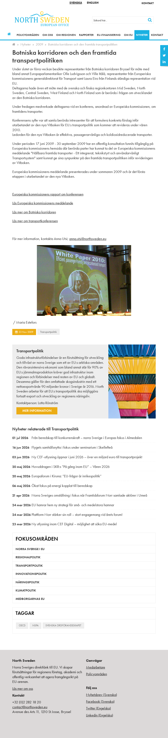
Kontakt (148, 3)
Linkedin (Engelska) (99, 715)
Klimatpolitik (26, 590)
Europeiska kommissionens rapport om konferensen (47, 194)
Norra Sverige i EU (30, 549)
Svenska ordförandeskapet (63, 625)
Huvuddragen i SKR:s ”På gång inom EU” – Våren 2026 (61, 466)
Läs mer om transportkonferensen (35, 220)
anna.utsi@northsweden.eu (87, 238)
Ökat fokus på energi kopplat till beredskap (52, 485)
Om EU (128, 35)
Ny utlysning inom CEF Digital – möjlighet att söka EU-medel (64, 524)
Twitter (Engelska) (98, 708)
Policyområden (28, 35)
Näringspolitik (28, 582)
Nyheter (142, 35)
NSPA (35, 625)
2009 (39, 44)
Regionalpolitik (28, 557)
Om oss (47, 35)
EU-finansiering (109, 35)
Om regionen (66, 35)
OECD (22, 625)
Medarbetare (95, 667)
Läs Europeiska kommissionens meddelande (42, 203)
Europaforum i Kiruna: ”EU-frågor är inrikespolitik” (56, 476)
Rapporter (86, 35)
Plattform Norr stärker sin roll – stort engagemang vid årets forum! (67, 514)
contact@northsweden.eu (29, 707)
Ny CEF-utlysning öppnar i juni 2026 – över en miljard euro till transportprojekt (77, 457)
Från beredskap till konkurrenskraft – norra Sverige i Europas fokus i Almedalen (77, 437)
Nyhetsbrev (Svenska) (101, 694)
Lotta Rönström (48, 402)
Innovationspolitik (31, 574)
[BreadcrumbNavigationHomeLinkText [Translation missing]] (13, 44)
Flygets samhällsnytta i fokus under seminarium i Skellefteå (62, 447)
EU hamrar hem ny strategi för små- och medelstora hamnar (63, 505)
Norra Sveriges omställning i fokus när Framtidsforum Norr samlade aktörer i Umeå (79, 495)
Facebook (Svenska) (100, 701)
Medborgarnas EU (30, 599)
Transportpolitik (48, 332)
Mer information (36, 410)
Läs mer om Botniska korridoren (34, 212)
